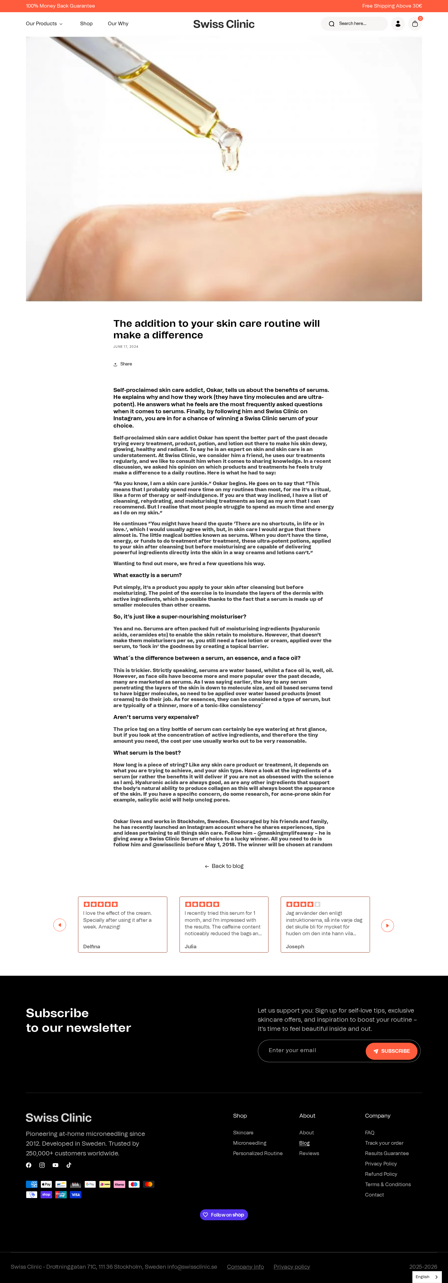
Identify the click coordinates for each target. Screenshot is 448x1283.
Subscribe (395, 1051)
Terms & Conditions (388, 1184)
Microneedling (249, 1143)
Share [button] (126, 364)
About (306, 1132)
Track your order (384, 1143)
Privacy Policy (381, 1163)
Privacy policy (292, 1267)
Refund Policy (381, 1174)
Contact (374, 1195)
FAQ (370, 1132)
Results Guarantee (387, 1153)
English (422, 1277)
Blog (304, 1143)
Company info (245, 1267)
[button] (45, 23)
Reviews (309, 1153)
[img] (122, 905)
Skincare (243, 1132)
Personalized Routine (258, 1153)
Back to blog (228, 866)
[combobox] (427, 1277)
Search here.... (352, 24)
